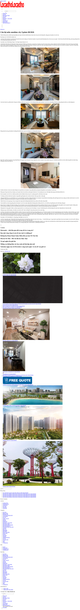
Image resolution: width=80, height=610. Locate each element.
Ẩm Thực (4, 16)
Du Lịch (4, 517)
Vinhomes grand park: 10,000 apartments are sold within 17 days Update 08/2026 (18, 384)
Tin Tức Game (5, 539)
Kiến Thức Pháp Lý (6, 22)
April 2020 (5, 508)
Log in (4, 546)
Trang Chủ (5, 13)
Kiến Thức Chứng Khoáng (8, 524)
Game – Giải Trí (6, 518)
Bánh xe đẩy (6, 588)
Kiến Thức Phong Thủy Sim (8, 526)
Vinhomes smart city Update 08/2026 (10, 440)
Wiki (4, 541)
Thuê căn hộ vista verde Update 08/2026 (10, 304)
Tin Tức (4, 14)
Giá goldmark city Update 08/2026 (9, 374)
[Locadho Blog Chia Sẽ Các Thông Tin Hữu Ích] (12, 7)
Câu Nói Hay (5, 20)
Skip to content (3, 0)
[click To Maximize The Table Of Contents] (0, 224)
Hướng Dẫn (5, 521)
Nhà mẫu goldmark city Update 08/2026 (10, 340)
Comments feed (6, 548)
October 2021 (5, 502)
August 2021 (5, 505)
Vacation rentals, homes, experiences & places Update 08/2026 (14, 405)
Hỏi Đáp (4, 520)
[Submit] (5, 12)
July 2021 (4, 506)
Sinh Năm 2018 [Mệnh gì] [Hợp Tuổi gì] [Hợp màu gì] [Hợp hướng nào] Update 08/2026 (19, 494)
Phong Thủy (5, 21)
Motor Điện (5, 530)
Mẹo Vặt (4, 529)
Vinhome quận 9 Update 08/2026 (9, 486)
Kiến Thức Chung (6, 15)
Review (4, 17)
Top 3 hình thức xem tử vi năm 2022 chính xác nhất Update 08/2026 (15, 492)
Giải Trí (4, 19)
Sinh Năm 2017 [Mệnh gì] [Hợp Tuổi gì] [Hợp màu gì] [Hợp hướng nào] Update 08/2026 (19, 493)
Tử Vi (4, 540)
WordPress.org (5, 549)
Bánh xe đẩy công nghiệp (8, 589)
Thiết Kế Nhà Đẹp (6, 537)
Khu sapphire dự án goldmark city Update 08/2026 (12, 376)
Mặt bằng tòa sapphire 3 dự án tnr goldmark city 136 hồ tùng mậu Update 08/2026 (18, 375)
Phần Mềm (5, 531)
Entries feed (5, 547)
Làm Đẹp (4, 528)
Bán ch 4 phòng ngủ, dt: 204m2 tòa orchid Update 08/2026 (14, 306)
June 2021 (5, 507)
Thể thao (4, 536)
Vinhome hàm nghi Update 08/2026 (9, 274)
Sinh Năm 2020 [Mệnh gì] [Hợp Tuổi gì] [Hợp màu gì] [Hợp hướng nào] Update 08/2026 (19, 496)
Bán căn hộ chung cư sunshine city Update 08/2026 (12, 307)
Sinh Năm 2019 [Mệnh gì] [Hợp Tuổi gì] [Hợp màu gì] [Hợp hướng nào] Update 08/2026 (19, 495)
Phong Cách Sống (6, 532)
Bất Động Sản (2, 29)
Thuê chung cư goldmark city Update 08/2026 (11, 371)
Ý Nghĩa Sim (5, 542)
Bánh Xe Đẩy (5, 513)
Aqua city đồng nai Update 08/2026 (9, 275)
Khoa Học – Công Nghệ (7, 18)
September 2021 (6, 504)
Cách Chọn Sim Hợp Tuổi (8, 515)
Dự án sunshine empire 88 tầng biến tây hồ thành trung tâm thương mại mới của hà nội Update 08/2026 (22, 303)
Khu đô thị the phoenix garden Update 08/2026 (11, 308)
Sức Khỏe (5, 535)
